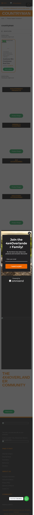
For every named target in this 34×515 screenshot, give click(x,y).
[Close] (29, 233)
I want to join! (16, 266)
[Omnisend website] (16, 280)
